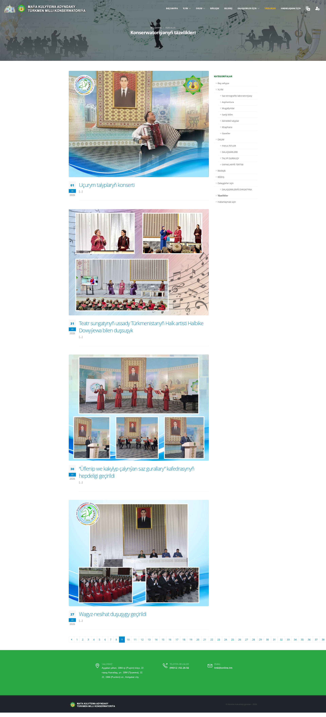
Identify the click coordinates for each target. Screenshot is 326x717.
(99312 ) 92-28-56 (179, 667)
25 (232, 639)
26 (239, 639)
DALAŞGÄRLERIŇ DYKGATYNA (237, 189)
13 (149, 639)
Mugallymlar (228, 108)
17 (177, 639)
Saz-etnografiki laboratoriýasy (237, 95)
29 (260, 639)
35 (302, 639)
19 (190, 639)
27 (246, 639)
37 (316, 639)
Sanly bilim (227, 114)
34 (295, 639)
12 (142, 639)
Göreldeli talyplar (230, 120)
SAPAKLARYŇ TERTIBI (232, 164)
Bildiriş (228, 8)
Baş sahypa (172, 8)
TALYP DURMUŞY (230, 158)
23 (218, 639)
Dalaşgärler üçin (247, 8)
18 (184, 639)
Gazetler (226, 133)
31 (274, 639)
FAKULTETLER (229, 145)
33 (288, 639)
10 (128, 639)
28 (253, 639)
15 (163, 639)
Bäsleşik (214, 8)
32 (281, 639)
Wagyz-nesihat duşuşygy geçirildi (112, 614)
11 (135, 639)
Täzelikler (270, 8)
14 (156, 639)
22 (211, 639)
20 (197, 639)
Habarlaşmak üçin (291, 8)
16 (170, 639)
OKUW (199, 8)
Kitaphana (227, 127)
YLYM (186, 8)
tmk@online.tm (223, 667)
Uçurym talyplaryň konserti (106, 184)
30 (267, 639)
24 (225, 639)
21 (204, 639)
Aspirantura (228, 102)
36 (309, 639)
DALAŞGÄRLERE (230, 152)
